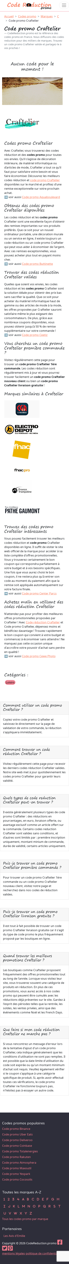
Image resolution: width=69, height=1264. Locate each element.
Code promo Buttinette (37, 264)
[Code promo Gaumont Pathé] (22, 510)
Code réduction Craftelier (43, 622)
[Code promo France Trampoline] (22, 489)
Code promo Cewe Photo (39, 656)
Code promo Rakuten (16, 1157)
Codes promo (27, 16)
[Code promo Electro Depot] (22, 429)
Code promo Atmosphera (19, 1163)
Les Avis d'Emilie (14, 1236)
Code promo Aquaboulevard (41, 197)
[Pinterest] (10, 1249)
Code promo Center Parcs (39, 593)
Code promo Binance (16, 1129)
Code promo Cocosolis (17, 1179)
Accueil (9, 16)
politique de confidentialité (44, 1253)
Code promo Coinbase (17, 1146)
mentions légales (13, 1253)
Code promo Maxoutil (16, 1168)
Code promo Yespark (16, 1174)
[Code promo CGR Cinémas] (21, 409)
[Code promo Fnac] (22, 449)
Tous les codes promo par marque (25, 1219)
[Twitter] (4, 1249)
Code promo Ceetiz (35, 335)
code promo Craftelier (45, 180)
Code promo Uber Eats (17, 1134)
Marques (47, 16)
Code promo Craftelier (24, 21)
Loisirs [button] (10, 682)
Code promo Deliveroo (17, 1140)
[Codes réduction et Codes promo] (29, 5)
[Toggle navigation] (64, 5)
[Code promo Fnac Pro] (22, 469)
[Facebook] (59, 1243)
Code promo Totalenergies (20, 1151)
